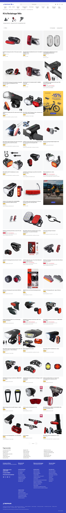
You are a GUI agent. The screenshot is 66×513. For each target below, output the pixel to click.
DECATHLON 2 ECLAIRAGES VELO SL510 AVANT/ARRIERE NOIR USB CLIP (50, 52)
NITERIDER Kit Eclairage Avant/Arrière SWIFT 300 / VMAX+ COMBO (32, 320)
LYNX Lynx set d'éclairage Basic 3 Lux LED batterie (12, 435)
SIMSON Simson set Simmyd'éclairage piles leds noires (32, 291)
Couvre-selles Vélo (26, 455)
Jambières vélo (5, 452)
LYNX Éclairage (25, 435)
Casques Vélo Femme (6, 456)
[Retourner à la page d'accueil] (8, 4)
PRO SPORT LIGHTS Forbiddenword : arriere (51, 348)
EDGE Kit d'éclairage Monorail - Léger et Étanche (52, 290)
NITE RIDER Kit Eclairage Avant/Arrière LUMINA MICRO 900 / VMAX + (52, 320)
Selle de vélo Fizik (26, 452)
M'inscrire (53, 202)
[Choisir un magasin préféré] (56, 4)
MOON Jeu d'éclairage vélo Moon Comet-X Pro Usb (12, 230)
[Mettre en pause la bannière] (61, 1)
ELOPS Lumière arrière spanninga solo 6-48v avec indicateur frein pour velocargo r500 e (32, 202)
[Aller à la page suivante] (36, 443)
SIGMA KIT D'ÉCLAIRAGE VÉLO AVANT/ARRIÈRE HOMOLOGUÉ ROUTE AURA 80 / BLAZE (11, 202)
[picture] (13, 40)
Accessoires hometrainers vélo (49, 452)
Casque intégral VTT (47, 456)
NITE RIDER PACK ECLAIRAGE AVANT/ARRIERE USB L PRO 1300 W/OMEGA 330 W (52, 408)
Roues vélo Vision (5, 451)
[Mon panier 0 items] (62, 4)
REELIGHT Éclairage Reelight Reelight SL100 (51, 141)
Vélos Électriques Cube (47, 455)
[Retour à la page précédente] (30, 443)
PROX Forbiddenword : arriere (28, 348)
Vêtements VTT (5, 455)
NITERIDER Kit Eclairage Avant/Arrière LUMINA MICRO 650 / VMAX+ (12, 378)
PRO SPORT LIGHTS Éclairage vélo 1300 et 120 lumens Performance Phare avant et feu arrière (12, 142)
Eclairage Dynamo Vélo (21, 23)
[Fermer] (62, 1)
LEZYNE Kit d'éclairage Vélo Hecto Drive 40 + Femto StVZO (12, 261)
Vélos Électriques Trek (26, 456)
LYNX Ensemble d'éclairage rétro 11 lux (30, 407)
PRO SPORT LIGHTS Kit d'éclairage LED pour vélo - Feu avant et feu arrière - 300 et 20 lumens (12, 349)
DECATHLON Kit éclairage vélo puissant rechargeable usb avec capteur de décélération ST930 (12, 83)
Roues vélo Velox (5, 457)
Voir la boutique (53, 113)
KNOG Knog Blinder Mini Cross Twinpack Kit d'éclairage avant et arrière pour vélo (51, 378)
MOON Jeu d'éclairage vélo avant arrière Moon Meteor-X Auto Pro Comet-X (53, 261)
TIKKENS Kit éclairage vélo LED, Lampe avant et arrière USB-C (12, 113)
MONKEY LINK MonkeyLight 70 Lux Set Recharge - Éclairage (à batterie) (12, 320)
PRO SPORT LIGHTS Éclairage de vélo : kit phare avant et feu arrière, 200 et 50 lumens (32, 113)
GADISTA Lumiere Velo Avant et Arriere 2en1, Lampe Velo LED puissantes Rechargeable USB (32, 142)
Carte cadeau (59, 7)
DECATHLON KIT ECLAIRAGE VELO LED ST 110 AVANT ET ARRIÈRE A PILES (33, 52)
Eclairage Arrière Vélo (14, 23)
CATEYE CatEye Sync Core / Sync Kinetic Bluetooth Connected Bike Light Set (32, 261)
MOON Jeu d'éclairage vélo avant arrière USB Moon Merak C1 (12, 291)
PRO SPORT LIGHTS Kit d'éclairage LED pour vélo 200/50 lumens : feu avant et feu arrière (32, 231)
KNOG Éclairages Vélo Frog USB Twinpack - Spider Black (12, 408)
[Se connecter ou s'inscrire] (60, 4)
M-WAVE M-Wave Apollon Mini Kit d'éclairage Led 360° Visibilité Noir (33, 378)
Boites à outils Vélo (26, 451)
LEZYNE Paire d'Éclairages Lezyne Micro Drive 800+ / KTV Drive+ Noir (32, 172)
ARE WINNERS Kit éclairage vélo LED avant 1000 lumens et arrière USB (51, 83)
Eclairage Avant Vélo (6, 23)
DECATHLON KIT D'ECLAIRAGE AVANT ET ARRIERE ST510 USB (32, 83)
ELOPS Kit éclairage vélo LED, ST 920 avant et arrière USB (12, 52)
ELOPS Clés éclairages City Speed (49, 230)
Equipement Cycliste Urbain (48, 451)
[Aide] (58, 4)
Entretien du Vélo (26, 457)
